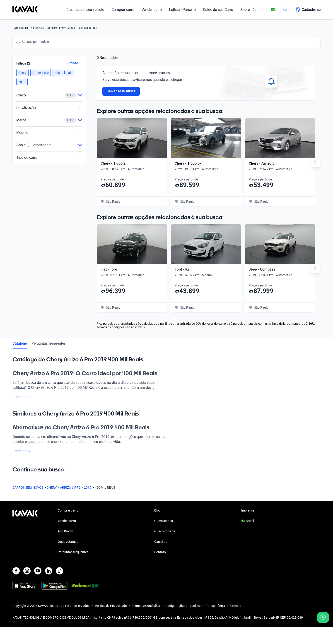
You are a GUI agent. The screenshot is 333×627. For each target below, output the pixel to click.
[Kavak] (25, 9)
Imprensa (248, 510)
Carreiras (160, 541)
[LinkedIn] (48, 570)
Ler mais (19, 397)
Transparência (215, 606)
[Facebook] (16, 570)
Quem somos (163, 521)
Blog (157, 510)
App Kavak (65, 531)
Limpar (72, 63)
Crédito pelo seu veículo (85, 9)
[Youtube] (37, 570)
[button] (22, 72)
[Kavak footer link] (25, 532)
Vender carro (152, 9)
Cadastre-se (311, 9)
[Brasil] (273, 9)
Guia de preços (164, 531)
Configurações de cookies (182, 606)
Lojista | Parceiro (182, 9)
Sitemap (235, 606)
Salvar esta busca (121, 91)
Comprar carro (122, 9)
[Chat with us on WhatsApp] (323, 617)
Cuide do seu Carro (218, 9)
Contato (160, 552)
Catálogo (19, 343)
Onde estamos (68, 541)
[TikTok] (59, 570)
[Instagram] (27, 570)
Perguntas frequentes (48, 343)
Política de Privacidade (111, 606)
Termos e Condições (146, 606)
